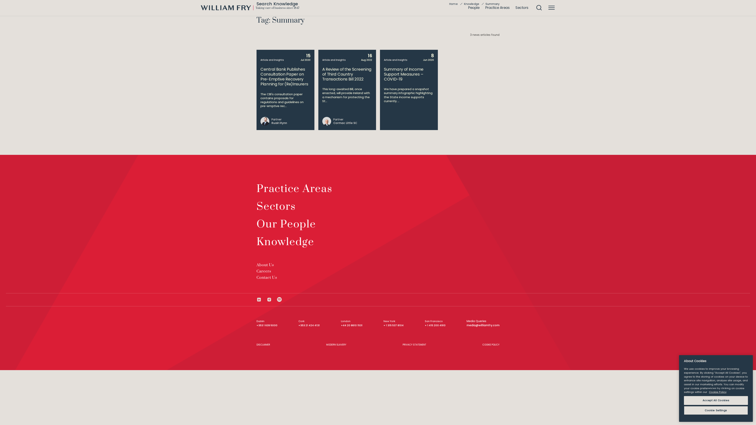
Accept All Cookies (716, 400)
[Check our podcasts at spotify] (279, 299)
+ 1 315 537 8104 (394, 325)
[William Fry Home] (250, 7)
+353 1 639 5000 (267, 325)
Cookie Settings (716, 410)
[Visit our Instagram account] (272, 299)
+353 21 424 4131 (309, 325)
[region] (716, 388)
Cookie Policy (717, 392)
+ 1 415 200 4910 (435, 325)
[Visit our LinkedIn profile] (262, 299)
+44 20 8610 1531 (351, 325)
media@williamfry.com (483, 325)
